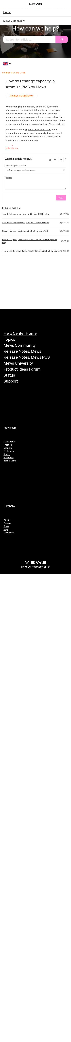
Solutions (8, 448)
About (6, 519)
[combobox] (29, 39)
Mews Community (14, 21)
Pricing (7, 454)
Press (6, 526)
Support (11, 381)
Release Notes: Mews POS (27, 357)
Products (8, 444)
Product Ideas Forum (22, 369)
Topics (9, 339)
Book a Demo (10, 460)
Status (9, 375)
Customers (9, 451)
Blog (6, 529)
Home (7, 12)
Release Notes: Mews (22, 351)
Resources (9, 457)
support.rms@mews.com (19, 117)
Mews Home (9, 441)
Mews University (18, 363)
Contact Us (9, 532)
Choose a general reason (15, 165)
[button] (50, 159)
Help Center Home (20, 333)
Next (61, 197)
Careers (7, 523)
